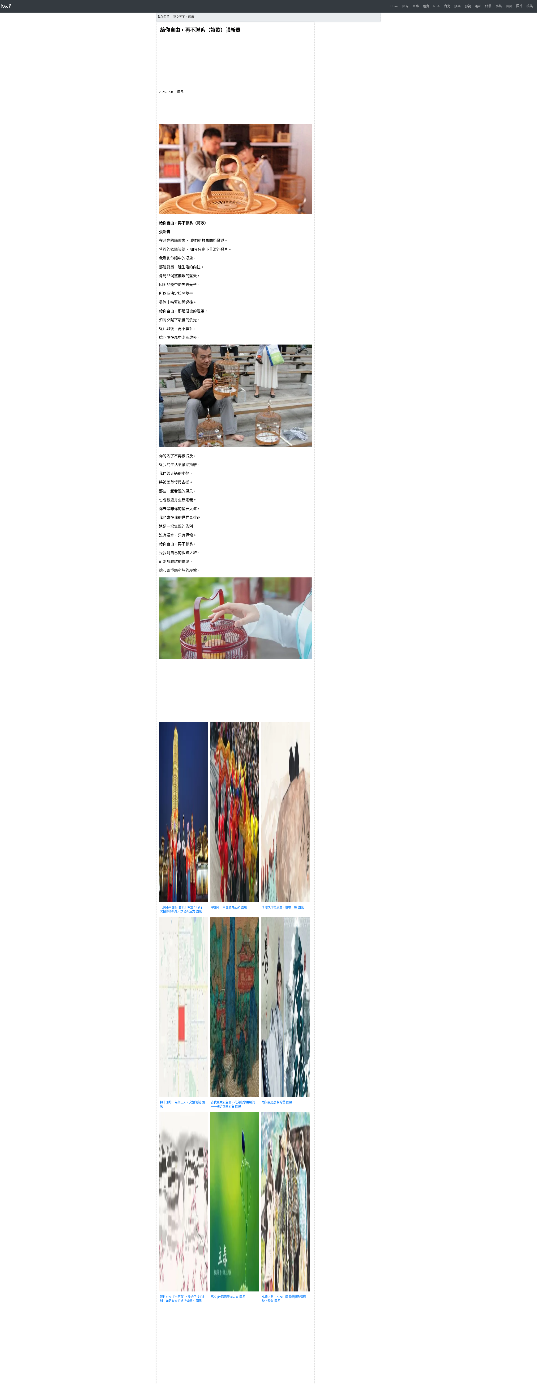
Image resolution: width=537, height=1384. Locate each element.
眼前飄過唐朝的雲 (273, 1102)
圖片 (519, 6)
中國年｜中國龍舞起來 (225, 907)
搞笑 (530, 6)
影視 (468, 6)
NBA (436, 6)
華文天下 (179, 16)
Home (394, 6)
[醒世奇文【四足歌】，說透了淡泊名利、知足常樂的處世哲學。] (183, 1291)
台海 (447, 6)
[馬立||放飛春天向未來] (234, 1291)
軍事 (416, 6)
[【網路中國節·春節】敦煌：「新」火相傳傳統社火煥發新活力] (183, 902)
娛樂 (457, 6)
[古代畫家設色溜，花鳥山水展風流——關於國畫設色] (234, 1097)
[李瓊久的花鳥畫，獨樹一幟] (285, 902)
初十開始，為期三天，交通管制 (180, 1102)
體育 (426, 6)
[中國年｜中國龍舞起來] (234, 902)
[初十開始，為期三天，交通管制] (183, 1097)
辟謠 (499, 6)
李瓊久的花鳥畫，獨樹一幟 (279, 907)
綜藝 (488, 6)
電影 (478, 6)
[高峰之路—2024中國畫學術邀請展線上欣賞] (285, 1291)
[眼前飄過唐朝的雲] (285, 1097)
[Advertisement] (235, 691)
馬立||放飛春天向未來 (225, 1297)
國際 (405, 6)
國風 (509, 6)
